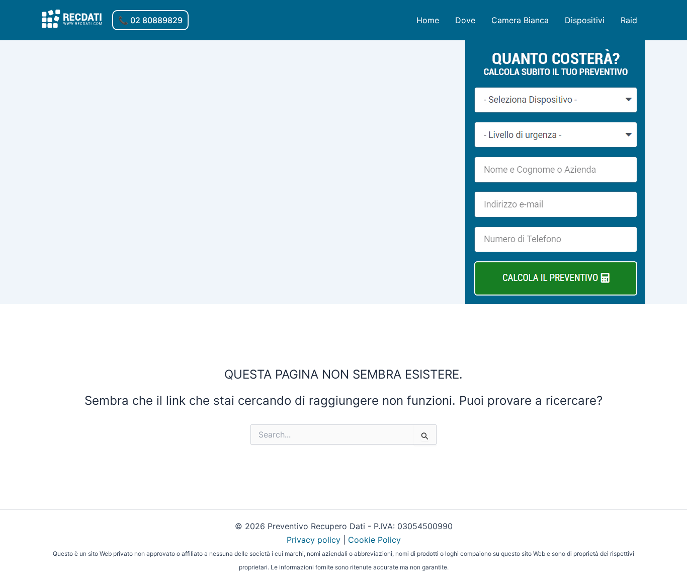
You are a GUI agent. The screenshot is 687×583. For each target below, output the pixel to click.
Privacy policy (313, 540)
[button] (150, 20)
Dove (465, 20)
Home (427, 20)
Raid (629, 20)
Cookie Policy (374, 540)
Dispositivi (585, 20)
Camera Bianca (520, 20)
